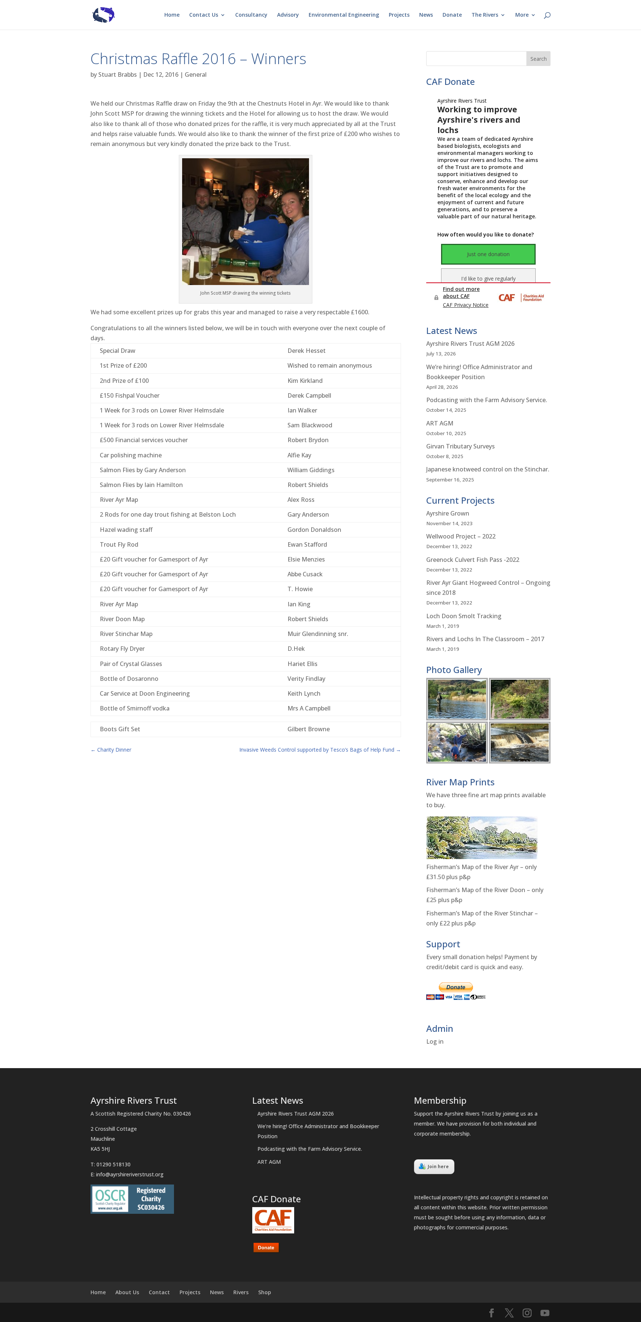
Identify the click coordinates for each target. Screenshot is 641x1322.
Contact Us (203, 15)
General (196, 74)
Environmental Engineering (344, 15)
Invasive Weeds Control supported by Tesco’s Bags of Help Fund (320, 749)
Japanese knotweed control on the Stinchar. (487, 469)
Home (172, 15)
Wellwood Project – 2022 (461, 536)
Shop (264, 1292)
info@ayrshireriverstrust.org (130, 1174)
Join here (438, 1166)
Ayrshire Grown (447, 513)
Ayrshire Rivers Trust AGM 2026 (470, 343)
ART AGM (439, 423)
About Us (127, 1292)
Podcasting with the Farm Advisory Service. (486, 400)
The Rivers (484, 15)
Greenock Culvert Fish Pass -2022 (472, 560)
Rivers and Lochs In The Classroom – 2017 (485, 639)
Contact (159, 1292)
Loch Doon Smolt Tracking (464, 616)
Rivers (241, 1292)
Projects (399, 15)
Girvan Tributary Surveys (460, 446)
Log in (435, 1041)
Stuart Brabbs (117, 74)
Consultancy (251, 15)
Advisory (288, 15)
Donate (452, 15)
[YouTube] (544, 1313)
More (522, 15)
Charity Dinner (111, 749)
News (426, 15)
